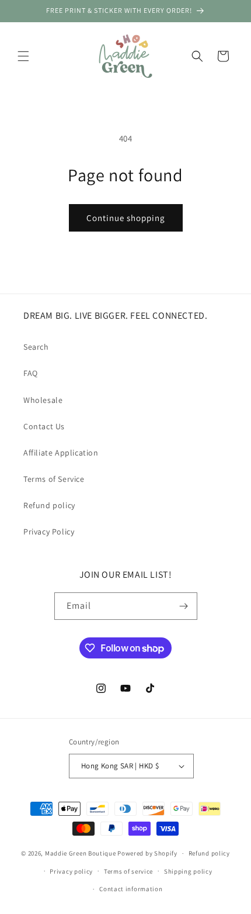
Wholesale (42, 400)
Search (36, 347)
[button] (23, 56)
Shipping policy (188, 871)
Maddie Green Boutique (80, 853)
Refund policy (49, 505)
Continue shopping (125, 217)
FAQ (30, 373)
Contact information (130, 889)
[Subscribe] (184, 606)
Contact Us (44, 426)
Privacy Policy (48, 531)
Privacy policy (71, 871)
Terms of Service (54, 479)
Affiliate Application (61, 452)
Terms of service (128, 871)
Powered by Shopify (147, 853)
